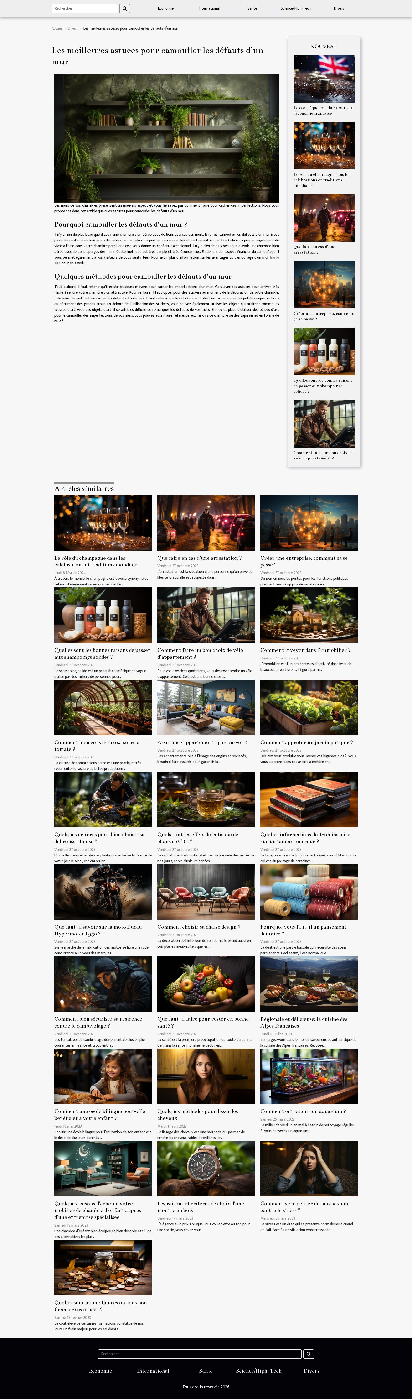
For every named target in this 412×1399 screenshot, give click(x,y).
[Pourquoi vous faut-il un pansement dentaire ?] (309, 891)
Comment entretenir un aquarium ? (303, 1111)
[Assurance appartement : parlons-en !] (206, 707)
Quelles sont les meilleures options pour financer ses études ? (101, 1306)
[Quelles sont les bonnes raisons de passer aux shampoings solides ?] (324, 351)
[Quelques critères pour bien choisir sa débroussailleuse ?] (103, 799)
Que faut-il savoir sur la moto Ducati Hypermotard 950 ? (98, 930)
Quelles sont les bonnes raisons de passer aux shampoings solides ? (323, 386)
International (209, 8)
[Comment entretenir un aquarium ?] (309, 1076)
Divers (339, 8)
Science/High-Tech (296, 8)
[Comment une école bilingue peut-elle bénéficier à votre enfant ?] (103, 1076)
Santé (252, 8)
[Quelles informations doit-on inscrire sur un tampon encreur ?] (309, 799)
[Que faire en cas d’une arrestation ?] (324, 217)
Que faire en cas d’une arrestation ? (199, 558)
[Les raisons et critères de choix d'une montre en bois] (206, 1168)
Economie (166, 8)
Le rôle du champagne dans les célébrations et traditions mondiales (322, 180)
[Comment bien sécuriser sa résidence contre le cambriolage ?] (103, 984)
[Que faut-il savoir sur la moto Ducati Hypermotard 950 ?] (103, 891)
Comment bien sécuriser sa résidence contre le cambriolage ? (98, 1022)
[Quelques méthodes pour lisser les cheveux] (206, 1076)
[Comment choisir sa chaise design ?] (206, 891)
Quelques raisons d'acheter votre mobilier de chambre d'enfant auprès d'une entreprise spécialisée (97, 1210)
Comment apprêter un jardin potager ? (306, 742)
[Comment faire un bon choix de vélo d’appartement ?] (324, 423)
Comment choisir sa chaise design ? (199, 927)
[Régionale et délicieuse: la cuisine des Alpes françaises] (309, 984)
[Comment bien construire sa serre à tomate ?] (103, 707)
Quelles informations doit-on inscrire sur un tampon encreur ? (305, 838)
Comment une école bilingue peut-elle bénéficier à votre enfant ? (99, 1114)
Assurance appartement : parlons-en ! (202, 742)
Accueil (57, 28)
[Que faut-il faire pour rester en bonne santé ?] (206, 984)
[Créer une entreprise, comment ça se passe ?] (324, 284)
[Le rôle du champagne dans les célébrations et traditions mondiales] (324, 145)
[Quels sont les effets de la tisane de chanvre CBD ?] (206, 799)
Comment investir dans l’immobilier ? (305, 650)
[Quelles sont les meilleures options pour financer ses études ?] (103, 1267)
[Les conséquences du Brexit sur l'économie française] (324, 78)
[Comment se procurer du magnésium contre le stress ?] (309, 1168)
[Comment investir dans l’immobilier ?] (309, 615)
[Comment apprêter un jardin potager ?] (309, 707)
